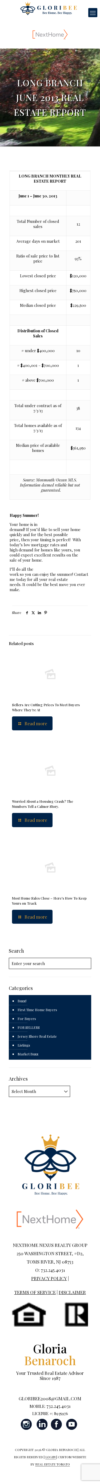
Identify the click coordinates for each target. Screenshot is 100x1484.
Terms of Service (35, 1292)
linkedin (41, 1424)
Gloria (50, 1354)
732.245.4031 (58, 1406)
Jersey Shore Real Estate (37, 1036)
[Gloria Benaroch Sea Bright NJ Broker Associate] (48, 8)
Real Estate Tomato (52, 1464)
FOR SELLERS (29, 1027)
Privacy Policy (49, 1278)
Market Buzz (28, 1054)
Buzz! (22, 1001)
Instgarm (27, 1424)
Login (50, 1457)
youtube (71, 1424)
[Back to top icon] (89, 1473)
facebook (56, 1424)
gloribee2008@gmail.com (50, 1398)
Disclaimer (72, 1292)
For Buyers (27, 1018)
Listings (24, 1045)
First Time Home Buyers (37, 1009)
